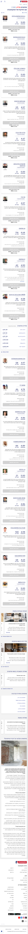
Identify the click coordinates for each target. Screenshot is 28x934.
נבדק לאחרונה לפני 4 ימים (20, 104)
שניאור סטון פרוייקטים (19, 498)
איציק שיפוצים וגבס (20, 555)
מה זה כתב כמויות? (21, 675)
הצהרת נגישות (8, 929)
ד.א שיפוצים (22, 259)
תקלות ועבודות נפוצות (20, 611)
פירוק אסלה (22, 343)
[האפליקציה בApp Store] (11, 914)
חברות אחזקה (24, 901)
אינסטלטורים (24, 889)
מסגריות (11, 897)
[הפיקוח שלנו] (1, 931)
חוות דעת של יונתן (20, 372)
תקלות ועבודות (10, 878)
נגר (12, 899)
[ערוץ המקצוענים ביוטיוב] (19, 918)
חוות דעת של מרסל (20, 541)
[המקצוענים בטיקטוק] (26, 918)
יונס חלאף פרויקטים (19, 101)
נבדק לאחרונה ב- (20, 40)
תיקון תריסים (10, 910)
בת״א (18, 7)
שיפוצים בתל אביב (21, 711)
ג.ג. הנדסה (22, 469)
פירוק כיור (23, 339)
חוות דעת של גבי (21, 83)
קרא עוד (22, 281)
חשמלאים (25, 906)
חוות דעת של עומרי (20, 308)
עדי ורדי (23, 197)
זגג (26, 899)
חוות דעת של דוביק (20, 455)
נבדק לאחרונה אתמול (21, 415)
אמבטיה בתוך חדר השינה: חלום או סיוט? (16, 654)
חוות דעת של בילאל (20, 597)
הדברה (25, 895)
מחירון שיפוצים (22, 326)
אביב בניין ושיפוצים (20, 411)
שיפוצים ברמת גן (21, 708)
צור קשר (11, 872)
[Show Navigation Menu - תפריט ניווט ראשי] (1, 1)
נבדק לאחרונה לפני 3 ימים (20, 71)
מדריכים (25, 882)
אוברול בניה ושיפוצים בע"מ (18, 528)
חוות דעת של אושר (20, 398)
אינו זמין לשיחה (14, 27)
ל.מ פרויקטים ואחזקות (19, 37)
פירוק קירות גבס (21, 336)
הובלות (25, 897)
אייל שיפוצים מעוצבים (19, 441)
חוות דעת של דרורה (20, 241)
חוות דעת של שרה (20, 513)
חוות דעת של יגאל (20, 181)
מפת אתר (24, 929)
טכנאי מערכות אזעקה (8, 891)
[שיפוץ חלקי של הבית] (16, 618)
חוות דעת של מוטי (20, 116)
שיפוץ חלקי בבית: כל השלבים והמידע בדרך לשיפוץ (17, 624)
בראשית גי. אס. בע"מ (19, 68)
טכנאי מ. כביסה (23, 910)
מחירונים (25, 878)
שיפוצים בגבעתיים (21, 703)
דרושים (11, 868)
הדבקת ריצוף (22, 346)
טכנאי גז (25, 908)
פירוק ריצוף (22, 329)
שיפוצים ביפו (22, 706)
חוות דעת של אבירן (20, 569)
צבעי (12, 903)
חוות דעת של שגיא (20, 52)
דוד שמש (25, 893)
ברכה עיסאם (21, 582)
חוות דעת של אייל (20, 274)
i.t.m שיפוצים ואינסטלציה (18, 358)
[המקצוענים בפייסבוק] (22, 918)
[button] (3, 12)
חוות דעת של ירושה (20, 484)
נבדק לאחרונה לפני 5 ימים (20, 19)
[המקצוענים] (23, 1)
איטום (25, 887)
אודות (25, 868)
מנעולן (12, 895)
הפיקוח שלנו (24, 870)
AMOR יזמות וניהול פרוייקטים (17, 294)
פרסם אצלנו (10, 870)
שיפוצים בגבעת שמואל (20, 700)
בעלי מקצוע (25, 4)
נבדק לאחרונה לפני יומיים (21, 386)
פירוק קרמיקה (22, 333)
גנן (26, 891)
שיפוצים (11, 906)
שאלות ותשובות (23, 880)
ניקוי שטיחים (10, 901)
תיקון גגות (11, 908)
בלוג (12, 880)
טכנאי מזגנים (10, 887)
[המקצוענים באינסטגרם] (24, 918)
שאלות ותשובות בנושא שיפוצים (17, 671)
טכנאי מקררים (10, 893)
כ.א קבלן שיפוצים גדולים (18, 16)
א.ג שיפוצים (22, 228)
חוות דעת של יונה (21, 427)
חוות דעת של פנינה (20, 147)
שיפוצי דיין (22, 385)
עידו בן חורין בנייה (20, 132)
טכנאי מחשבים (10, 889)
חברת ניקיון (24, 903)
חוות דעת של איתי (20, 212)
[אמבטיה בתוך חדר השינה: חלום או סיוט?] (16, 648)
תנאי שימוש (17, 929)
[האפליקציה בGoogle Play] (17, 914)
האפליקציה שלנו (23, 872)
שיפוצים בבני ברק (21, 697)
